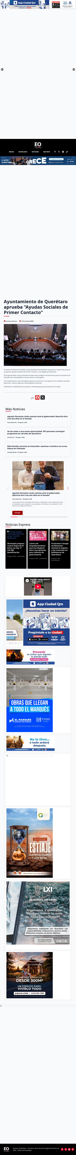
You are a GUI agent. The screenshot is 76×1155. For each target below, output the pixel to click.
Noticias (35, 152)
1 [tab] (36, 946)
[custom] (63, 151)
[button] (68, 488)
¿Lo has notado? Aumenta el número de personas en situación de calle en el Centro (59, 549)
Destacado (22, 152)
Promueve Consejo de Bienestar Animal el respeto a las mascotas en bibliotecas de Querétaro (37, 549)
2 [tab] (39, 946)
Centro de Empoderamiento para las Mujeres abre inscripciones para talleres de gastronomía (15, 549)
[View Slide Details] (29, 975)
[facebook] (55, 151)
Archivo (46, 152)
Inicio (11, 152)
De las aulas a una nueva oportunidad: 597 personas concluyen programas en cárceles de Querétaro (36, 432)
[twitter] (59, 151)
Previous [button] (2, 69)
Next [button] (74, 69)
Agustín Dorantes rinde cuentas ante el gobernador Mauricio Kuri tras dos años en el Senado (37, 417)
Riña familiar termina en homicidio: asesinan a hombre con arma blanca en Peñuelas (37, 447)
